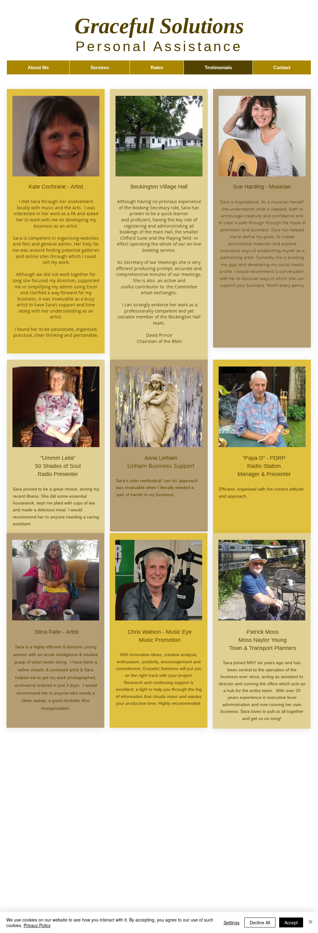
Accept (291, 922)
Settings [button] (231, 922)
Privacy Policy (37, 925)
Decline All (260, 922)
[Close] (310, 922)
